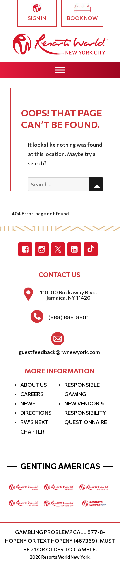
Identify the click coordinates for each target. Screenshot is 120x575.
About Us (33, 384)
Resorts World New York (65, 557)
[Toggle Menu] (60, 70)
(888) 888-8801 (68, 317)
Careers (32, 394)
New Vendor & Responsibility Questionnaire (85, 412)
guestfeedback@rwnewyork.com (59, 352)
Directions (36, 412)
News (28, 403)
